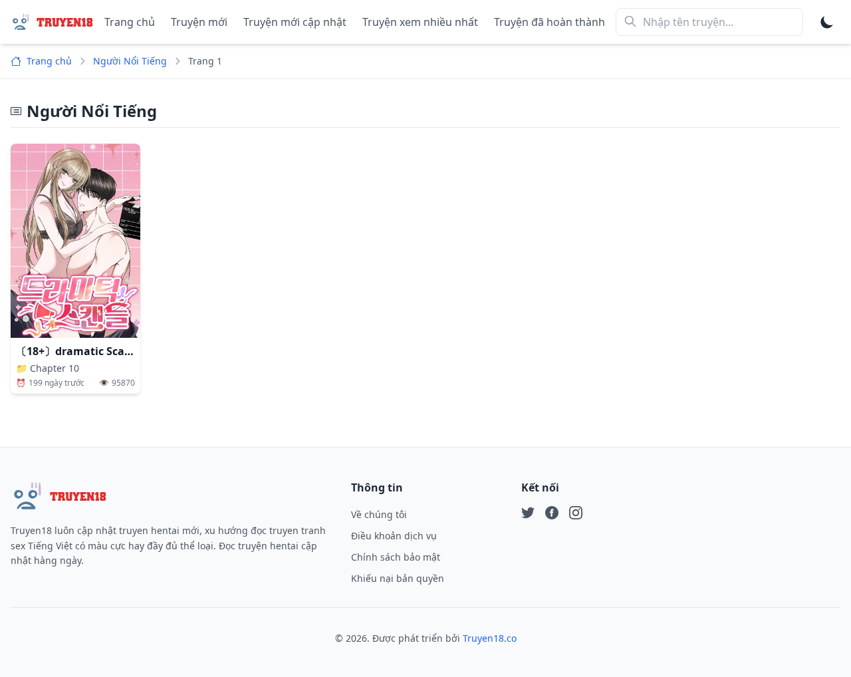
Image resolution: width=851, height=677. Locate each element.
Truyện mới (199, 22)
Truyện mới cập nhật (294, 22)
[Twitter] (528, 512)
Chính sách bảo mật (395, 557)
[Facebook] (551, 512)
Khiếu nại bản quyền (397, 578)
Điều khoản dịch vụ (394, 535)
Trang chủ (129, 22)
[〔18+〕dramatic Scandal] (75, 241)
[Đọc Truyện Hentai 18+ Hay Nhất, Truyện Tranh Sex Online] (52, 22)
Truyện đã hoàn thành (549, 22)
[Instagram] (575, 512)
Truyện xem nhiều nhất (420, 22)
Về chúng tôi (379, 514)
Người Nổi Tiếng (130, 61)
